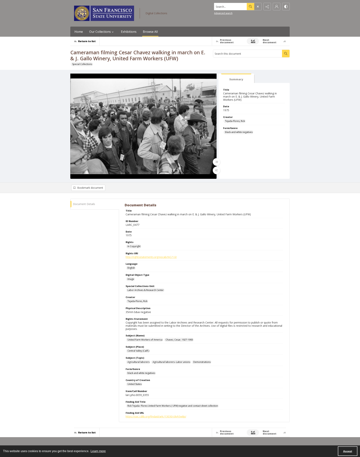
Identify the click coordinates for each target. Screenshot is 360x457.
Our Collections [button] (100, 32)
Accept (347, 451)
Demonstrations (202, 362)
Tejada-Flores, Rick (235, 121)
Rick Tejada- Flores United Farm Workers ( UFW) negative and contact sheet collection (173, 405)
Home (78, 32)
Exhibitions (128, 32)
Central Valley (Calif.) (138, 350)
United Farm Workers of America (145, 339)
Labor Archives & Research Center (146, 290)
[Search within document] (286, 53)
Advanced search (223, 13)
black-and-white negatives (239, 132)
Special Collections (82, 64)
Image (131, 279)
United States (135, 384)
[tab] (236, 78)
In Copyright (134, 246)
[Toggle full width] (216, 162)
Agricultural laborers (138, 362)
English (131, 267)
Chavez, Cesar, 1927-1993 (179, 339)
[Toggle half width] (216, 170)
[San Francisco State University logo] (104, 13)
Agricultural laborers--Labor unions (171, 362)
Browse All (150, 32)
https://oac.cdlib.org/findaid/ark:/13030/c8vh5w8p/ (156, 416)
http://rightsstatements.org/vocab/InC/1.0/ (151, 257)
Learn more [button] (98, 451)
